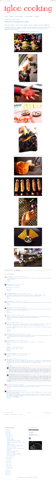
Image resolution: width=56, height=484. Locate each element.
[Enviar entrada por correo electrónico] (14, 270)
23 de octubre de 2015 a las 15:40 (23, 293)
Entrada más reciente (9, 412)
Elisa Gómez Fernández (11, 353)
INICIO (6, 16)
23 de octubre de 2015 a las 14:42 (17, 284)
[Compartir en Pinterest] (19, 270)
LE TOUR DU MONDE (28, 16)
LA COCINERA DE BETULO (11, 293)
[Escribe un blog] (16, 270)
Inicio (29, 412)
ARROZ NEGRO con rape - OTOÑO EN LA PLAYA (15, 448)
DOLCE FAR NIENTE (19, 16)
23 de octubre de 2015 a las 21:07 (21, 340)
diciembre (9, 435)
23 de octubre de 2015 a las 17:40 (22, 334)
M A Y (8, 384)
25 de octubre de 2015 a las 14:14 (19, 359)
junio (8, 461)
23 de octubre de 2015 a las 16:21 (18, 307)
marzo (8, 465)
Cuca (7, 322)
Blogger (35, 477)
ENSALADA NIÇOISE (10, 439)
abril (8, 464)
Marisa (8, 315)
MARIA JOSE (9, 307)
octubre (9, 438)
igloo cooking (28, 8)
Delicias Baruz (10, 301)
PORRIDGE (8, 449)
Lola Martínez (9, 276)
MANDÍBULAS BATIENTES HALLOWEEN (13, 440)
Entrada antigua (48, 412)
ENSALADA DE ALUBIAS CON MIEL (13, 451)
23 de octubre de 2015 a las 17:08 (17, 315)
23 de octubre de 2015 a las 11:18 (20, 276)
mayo (8, 462)
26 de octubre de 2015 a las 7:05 (22, 367)
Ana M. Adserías (10, 340)
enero (8, 468)
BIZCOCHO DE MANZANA (11, 455)
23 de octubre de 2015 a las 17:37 (16, 322)
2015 (7, 434)
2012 (7, 473)
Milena (8, 284)
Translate (37, 435)
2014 (7, 470)
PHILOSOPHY (36, 16)
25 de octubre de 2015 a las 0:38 (23, 353)
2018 (7, 429)
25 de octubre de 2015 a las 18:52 (16, 384)
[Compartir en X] (17, 270)
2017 (7, 431)
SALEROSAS (11, 16)
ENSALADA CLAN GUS (10, 444)
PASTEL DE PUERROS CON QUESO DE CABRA (15, 445)
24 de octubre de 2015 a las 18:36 (17, 347)
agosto (8, 458)
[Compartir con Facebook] (18, 270)
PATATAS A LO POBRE (11, 452)
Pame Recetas (9, 359)
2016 (7, 432)
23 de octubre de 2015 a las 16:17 (20, 301)
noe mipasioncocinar (11, 334)
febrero (9, 467)
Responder (9, 281)
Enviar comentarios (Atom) (16, 414)
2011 (7, 474)
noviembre (9, 436)
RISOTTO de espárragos (11, 447)
